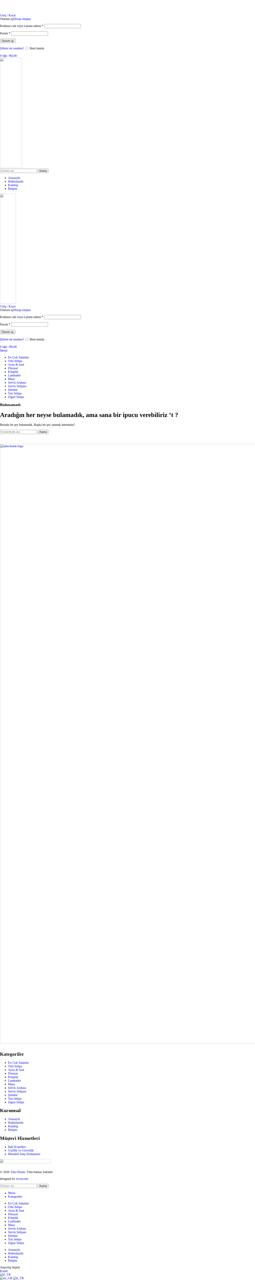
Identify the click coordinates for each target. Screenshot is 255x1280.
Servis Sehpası (17, 1091)
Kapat (4, 1271)
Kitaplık (13, 1077)
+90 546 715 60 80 (243, 8)
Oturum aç (8, 40)
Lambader (14, 1080)
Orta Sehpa (15, 1066)
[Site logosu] (11, 167)
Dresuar (13, 1073)
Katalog (13, 1126)
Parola (5, 33)
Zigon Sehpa (16, 1102)
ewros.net (22, 1178)
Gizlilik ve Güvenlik (21, 1150)
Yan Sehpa (15, 1098)
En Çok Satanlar (18, 1062)
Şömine (13, 1095)
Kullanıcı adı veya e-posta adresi (21, 26)
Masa (11, 1084)
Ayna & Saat (16, 1069)
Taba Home (17, 1172)
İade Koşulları (17, 1146)
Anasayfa (14, 1119)
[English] (6, 1278)
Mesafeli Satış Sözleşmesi (24, 1154)
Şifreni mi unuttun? (12, 48)
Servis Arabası (17, 1087)
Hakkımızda (15, 1122)
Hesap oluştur (22, 19)
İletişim (12, 1129)
